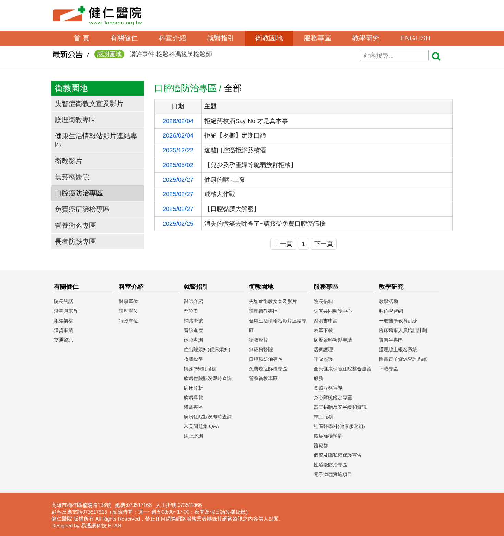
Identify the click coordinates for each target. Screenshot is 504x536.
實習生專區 (391, 340)
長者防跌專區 (75, 241)
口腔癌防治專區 (79, 193)
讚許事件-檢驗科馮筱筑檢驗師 (154, 54)
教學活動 (388, 301)
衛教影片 (68, 161)
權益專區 (193, 407)
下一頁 (323, 243)
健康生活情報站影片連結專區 (96, 140)
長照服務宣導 (328, 388)
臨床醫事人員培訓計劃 (403, 330)
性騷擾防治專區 (330, 464)
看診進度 (193, 330)
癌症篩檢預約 (328, 436)
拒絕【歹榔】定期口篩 (235, 135)
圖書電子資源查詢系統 (403, 359)
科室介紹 (172, 38)
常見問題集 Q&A (201, 426)
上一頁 (283, 243)
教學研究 (366, 38)
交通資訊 (63, 340)
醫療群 (321, 445)
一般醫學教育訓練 (398, 320)
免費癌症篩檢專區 (82, 209)
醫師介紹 (193, 301)
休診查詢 (193, 340)
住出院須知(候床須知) (207, 349)
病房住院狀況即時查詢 (208, 378)
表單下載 (323, 330)
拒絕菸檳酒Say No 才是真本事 (246, 121)
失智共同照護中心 (333, 311)
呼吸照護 (323, 359)
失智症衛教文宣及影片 (89, 103)
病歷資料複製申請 (333, 340)
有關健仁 (124, 38)
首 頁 (81, 38)
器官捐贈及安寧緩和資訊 (340, 407)
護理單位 (128, 311)
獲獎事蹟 (63, 330)
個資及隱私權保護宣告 (338, 455)
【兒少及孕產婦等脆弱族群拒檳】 (250, 165)
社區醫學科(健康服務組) (339, 426)
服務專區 (317, 38)
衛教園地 (269, 38)
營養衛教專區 (75, 225)
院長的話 (63, 301)
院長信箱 (323, 301)
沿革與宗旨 (66, 311)
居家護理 (323, 349)
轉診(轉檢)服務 (200, 368)
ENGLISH (415, 38)
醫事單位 (128, 301)
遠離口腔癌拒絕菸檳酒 (235, 150)
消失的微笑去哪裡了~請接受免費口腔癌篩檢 (264, 223)
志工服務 (323, 416)
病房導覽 (193, 397)
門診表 (191, 311)
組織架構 (63, 320)
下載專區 (388, 368)
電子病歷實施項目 (333, 474)
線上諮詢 (193, 436)
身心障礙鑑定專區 (333, 397)
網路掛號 (193, 320)
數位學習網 (391, 311)
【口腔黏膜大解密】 (232, 208)
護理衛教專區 (75, 119)
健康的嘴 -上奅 (224, 179)
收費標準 (193, 359)
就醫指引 (221, 38)
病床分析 (193, 388)
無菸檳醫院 (72, 177)
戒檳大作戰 (219, 194)
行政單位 (128, 320)
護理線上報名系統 (398, 349)
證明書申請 (326, 320)
